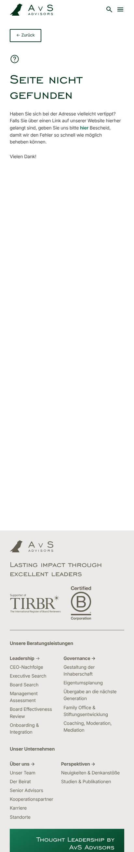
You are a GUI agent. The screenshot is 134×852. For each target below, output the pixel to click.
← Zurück (25, 35)
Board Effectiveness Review (31, 713)
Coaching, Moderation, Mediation (87, 727)
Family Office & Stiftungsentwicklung (85, 711)
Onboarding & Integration (24, 729)
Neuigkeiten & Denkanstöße (90, 773)
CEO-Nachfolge (26, 667)
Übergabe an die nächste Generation (89, 695)
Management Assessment (24, 697)
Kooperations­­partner (31, 799)
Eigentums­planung (83, 683)
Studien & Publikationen (86, 782)
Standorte (20, 817)
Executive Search (28, 676)
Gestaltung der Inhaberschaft (79, 671)
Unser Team (22, 773)
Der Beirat (20, 782)
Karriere (18, 808)
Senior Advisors (26, 790)
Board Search (24, 685)
